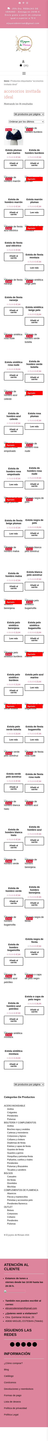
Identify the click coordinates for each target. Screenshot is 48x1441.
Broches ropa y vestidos (18, 1129)
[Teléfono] (29, 1344)
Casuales (11, 1176)
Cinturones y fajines (16, 1136)
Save (9, 130)
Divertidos (12, 1183)
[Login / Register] (24, 61)
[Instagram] (18, 1344)
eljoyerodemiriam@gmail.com (23, 23)
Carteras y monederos (17, 1133)
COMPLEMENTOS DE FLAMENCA (21, 1190)
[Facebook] (12, 1344)
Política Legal (11, 1414)
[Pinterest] (23, 1344)
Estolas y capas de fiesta (19, 1146)
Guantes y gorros (15, 1153)
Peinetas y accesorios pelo (20, 1200)
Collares (11, 1217)
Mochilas (11, 1187)
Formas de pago (12, 1395)
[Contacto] (34, 1344)
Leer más (34, 212)
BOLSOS (8, 1173)
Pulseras (11, 1119)
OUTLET (8, 1207)
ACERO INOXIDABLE (14, 1106)
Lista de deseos (12, 1401)
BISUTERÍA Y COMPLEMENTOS (20, 1123)
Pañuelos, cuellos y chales (20, 1160)
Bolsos (10, 1210)
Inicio (6, 81)
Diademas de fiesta (16, 1143)
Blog (6, 1369)
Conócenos (10, 1382)
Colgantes (12, 1112)
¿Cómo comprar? (13, 1363)
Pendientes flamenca (17, 1203)
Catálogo (9, 1376)
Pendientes (12, 1116)
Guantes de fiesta (15, 1149)
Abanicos (11, 1193)
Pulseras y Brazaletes (17, 1166)
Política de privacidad (15, 1408)
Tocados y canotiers (16, 1170)
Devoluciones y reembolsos (18, 1389)
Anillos (10, 1109)
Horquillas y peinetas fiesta (20, 1156)
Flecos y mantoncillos (17, 1197)
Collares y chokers (16, 1139)
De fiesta (11, 1180)
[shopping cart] (21, 65)
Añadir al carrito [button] (13, 164)
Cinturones (12, 1214)
